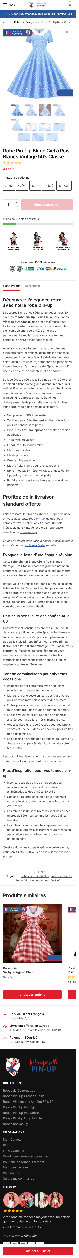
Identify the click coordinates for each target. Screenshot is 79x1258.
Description (32, 285)
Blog (6, 1145)
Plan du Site (11, 1173)
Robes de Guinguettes (26, 22)
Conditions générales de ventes (26, 1156)
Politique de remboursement (23, 1162)
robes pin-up (28, 532)
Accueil (7, 22)
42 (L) (35, 185)
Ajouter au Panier (38, 1251)
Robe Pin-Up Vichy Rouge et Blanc (18, 970)
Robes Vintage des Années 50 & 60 (38, 880)
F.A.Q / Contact (13, 1151)
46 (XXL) (63, 185)
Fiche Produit (11, 285)
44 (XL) (48, 185)
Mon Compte (12, 1139)
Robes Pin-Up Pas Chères (22, 1113)
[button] (67, 32)
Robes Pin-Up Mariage (19, 1107)
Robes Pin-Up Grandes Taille (24, 1096)
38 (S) (9, 185)
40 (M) (22, 185)
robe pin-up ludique (42, 518)
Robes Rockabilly (61, 876)
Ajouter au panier (47, 205)
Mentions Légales (16, 1167)
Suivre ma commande (18, 1178)
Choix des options (32, 994)
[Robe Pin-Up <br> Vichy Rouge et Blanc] (32, 933)
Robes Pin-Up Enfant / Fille (22, 1118)
